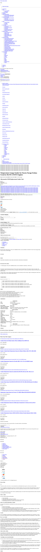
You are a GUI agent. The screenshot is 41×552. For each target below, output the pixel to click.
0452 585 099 (2, 432)
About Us (4, 155)
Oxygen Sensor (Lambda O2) (9, 20)
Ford (5, 54)
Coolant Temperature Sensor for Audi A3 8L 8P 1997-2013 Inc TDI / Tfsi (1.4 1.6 (17, 371)
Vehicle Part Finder (5, 6)
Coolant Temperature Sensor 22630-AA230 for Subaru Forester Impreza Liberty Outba (18, 412)
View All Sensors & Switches (9, 38)
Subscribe (2, 426)
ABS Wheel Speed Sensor (8, 39)
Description (2, 247)
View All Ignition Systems (8, 32)
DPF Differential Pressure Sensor (9, 42)
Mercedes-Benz (6, 61)
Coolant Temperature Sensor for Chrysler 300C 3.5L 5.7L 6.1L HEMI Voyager (16, 361)
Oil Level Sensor (7, 46)
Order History (4, 454)
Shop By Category (5, 83)
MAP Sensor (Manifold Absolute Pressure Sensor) (12, 45)
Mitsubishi (6, 55)
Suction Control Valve (7, 30)
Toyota (5, 53)
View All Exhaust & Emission (9, 17)
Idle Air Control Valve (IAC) (9, 16)
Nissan (5, 56)
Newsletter (4, 456)
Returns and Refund (5, 446)
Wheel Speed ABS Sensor (8, 50)
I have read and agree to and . (11, 239)
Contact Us (4, 156)
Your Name (2, 237)
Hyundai (5, 57)
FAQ (3, 66)
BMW (5, 58)
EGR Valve (6, 18)
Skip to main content (3, 0)
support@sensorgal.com (4, 70)
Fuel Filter (6, 24)
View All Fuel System (7, 25)
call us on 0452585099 (23, 212)
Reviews (3, 245)
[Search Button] (0, 73)
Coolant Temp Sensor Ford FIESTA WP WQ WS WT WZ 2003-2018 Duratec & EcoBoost (19, 381)
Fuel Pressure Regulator (8, 27)
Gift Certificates (4, 458)
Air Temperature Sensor (8, 40)
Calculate (2, 219)
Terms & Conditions (12, 239)
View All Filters (6, 22)
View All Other (6, 10)
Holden (5, 52)
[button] (3, 9)
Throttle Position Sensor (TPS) (9, 49)
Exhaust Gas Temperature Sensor (9, 43)
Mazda (5, 59)
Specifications (4, 244)
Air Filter (5, 23)
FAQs (3, 243)
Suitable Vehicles (5, 242)
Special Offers (4, 457)
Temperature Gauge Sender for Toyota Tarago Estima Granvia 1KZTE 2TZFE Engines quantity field (16, 194)
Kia (5, 150)
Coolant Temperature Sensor (5, 123)
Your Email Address (3, 238)
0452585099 (2, 69)
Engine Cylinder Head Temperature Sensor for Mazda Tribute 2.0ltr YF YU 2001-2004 (18, 350)
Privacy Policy (19, 239)
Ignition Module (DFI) (8, 34)
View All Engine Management (9, 15)
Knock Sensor (6, 44)
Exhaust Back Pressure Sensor (9, 19)
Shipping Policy (4, 445)
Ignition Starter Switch (8, 35)
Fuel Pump (6, 28)
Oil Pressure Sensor (7, 47)
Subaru (5, 60)
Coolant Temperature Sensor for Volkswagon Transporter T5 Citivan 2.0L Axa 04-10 (17, 402)
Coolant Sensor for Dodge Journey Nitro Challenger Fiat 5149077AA (14, 340)
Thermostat (6, 11)
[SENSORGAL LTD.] (5, 71)
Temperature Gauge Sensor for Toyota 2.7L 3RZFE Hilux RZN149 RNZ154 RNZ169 (18, 392)
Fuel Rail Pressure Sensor (8, 29)
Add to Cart (2, 196)
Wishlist (3, 455)
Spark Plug (6, 36)
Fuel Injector (6, 26)
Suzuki (5, 62)
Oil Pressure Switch (7, 48)
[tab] (21, 242)
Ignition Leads (6, 33)
